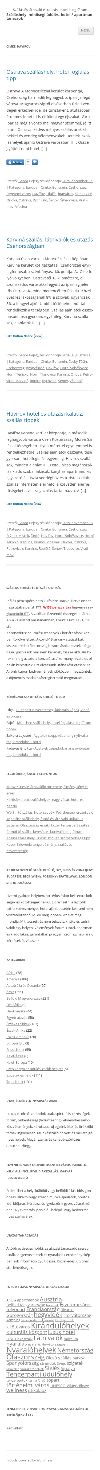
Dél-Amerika (16, 1011)
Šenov (54, 200)
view (38, 336)
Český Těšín (78, 361)
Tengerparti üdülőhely (39, 1374)
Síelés (52, 1368)
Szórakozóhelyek (32, 1369)
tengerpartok (16, 1380)
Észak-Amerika (17, 1036)
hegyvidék (48, 1315)
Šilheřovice (68, 200)
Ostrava (25, 200)
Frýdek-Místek (17, 535)
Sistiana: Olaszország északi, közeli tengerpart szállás (47, 825)
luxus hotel (61, 1332)
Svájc (61, 1363)
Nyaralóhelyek (31, 1350)
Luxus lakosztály (19, 1338)
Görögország (19, 1315)
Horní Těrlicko (17, 374)
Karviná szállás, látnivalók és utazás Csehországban (49, 242)
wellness (16, 1390)
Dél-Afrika (14, 1004)
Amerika (12, 979)
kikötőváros (18, 1327)
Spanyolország (22, 1362)
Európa (31, 187)
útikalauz (37, 1390)
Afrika (10, 972)
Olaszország (25, 1357)
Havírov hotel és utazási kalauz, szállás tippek (44, 417)
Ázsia (10, 991)
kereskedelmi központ (37, 1320)
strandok (48, 1363)
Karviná (63, 374)
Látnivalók (48, 1337)
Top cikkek (14, 1081)
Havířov (38, 193)
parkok (79, 1357)
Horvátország (77, 1315)
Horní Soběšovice (74, 367)
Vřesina (21, 206)
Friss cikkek (15, 1049)
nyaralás (16, 1343)
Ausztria (51, 1299)
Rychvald (40, 200)
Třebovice (71, 548)
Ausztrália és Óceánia (23, 985)
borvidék (52, 1305)
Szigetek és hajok (19, 1075)
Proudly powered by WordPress (29, 1460)
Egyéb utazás (16, 1017)
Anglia (11, 1300)
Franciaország (42, 1309)
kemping (13, 1319)
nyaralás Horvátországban (47, 1344)
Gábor (23, 180)
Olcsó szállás (58, 1358)
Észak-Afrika (15, 1030)
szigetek (75, 1363)
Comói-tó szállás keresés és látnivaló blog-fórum (44, 831)
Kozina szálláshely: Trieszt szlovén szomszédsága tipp (48, 838)
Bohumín (59, 187)
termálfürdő (37, 1380)
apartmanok (28, 1300)
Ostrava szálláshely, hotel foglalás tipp (47, 75)
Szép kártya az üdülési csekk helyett (34, 1068)
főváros (67, 1309)
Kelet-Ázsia (14, 1056)
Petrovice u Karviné (21, 548)
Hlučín (51, 193)
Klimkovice (83, 193)
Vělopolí (76, 380)
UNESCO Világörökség (69, 1385)
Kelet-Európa (16, 1062)
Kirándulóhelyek (47, 542)
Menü (86, 30)
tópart (53, 1380)
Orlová (11, 200)
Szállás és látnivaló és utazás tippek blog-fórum (50, 9)
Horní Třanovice (42, 374)
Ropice (35, 380)
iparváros (65, 193)
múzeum (71, 1338)
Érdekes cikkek (18, 1023)
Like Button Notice (19, 336)
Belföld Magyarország (23, 998)
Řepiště (44, 548)
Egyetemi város (18, 193)
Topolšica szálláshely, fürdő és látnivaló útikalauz (44, 818)
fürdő (35, 535)
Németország (75, 1350)
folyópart (15, 1309)
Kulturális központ (26, 1332)
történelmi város (27, 1385)
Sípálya (68, 1368)
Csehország (78, 187)
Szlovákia (12, 1369)
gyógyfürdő (35, 367)
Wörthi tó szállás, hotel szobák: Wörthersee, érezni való (49, 812)
